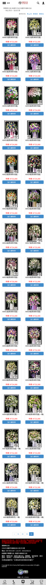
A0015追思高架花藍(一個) (12, 277)
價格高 (35, 14)
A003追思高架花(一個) (11, 517)
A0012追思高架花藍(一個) (35, 448)
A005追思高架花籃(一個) (34, 483)
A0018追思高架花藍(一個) (35, 208)
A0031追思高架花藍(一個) (35, 346)
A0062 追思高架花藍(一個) (35, 37)
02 (22, 534)
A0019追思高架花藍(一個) (12, 208)
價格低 (41, 14)
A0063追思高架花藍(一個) (12, 71)
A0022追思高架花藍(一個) (12, 174)
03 (27, 534)
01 (18, 534)
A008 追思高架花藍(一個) (11, 414)
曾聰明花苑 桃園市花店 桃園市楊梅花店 (17, 8)
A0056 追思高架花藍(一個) (12, 106)
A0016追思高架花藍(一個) (12, 243)
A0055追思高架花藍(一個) (35, 106)
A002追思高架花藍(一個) (34, 517)
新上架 (29, 14)
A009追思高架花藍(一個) (34, 414)
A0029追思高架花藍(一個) (35, 380)
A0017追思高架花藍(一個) (35, 243)
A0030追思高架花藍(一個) (12, 380)
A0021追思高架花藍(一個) (35, 140)
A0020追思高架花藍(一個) (35, 174)
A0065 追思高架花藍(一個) (12, 37)
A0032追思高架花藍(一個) (12, 346)
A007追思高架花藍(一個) (11, 448)
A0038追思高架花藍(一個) (35, 311)
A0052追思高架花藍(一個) (12, 140)
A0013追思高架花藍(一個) (12, 483)
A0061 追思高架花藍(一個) (35, 71)
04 (31, 534)
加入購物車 (11, 45)
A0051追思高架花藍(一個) (12, 311)
